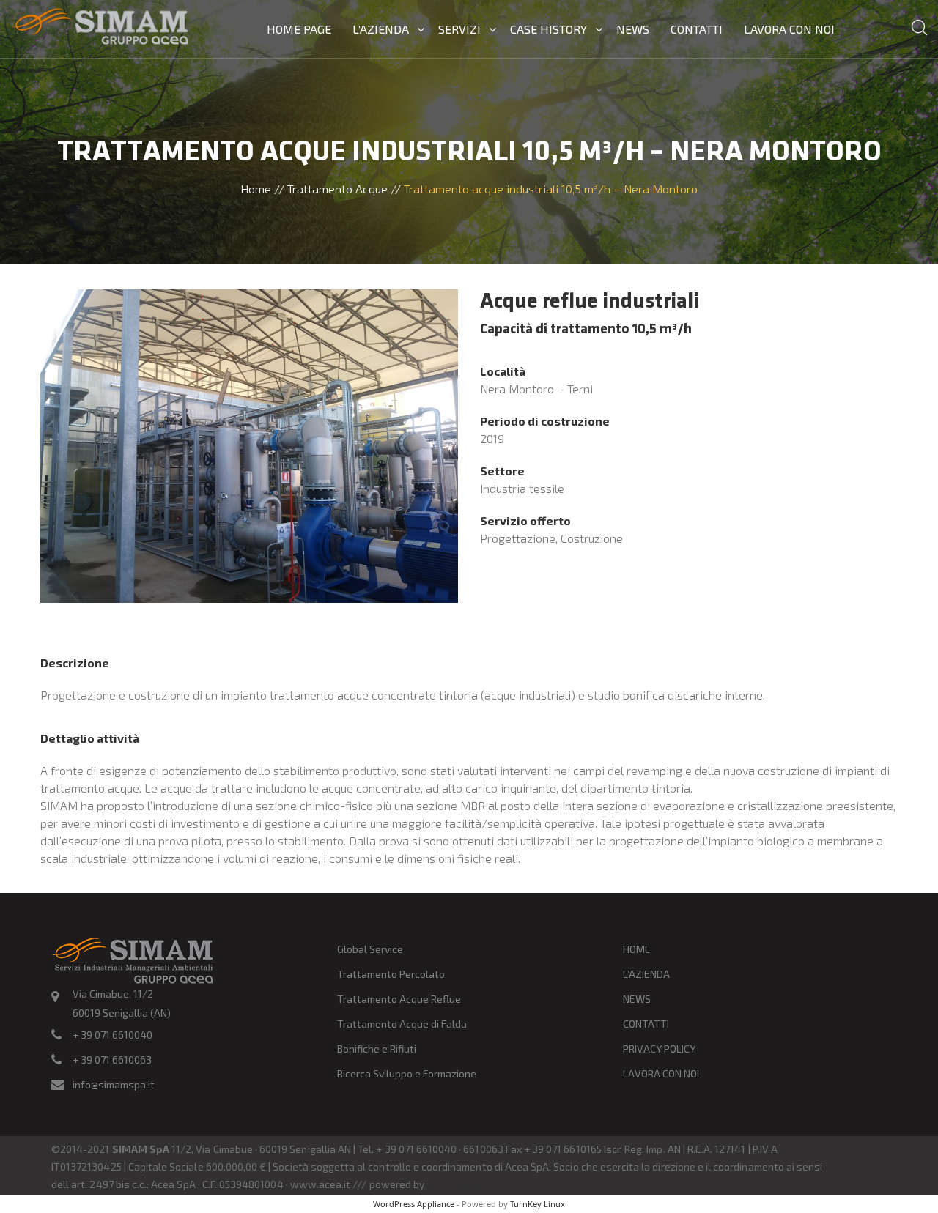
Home (255, 189)
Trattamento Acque (337, 189)
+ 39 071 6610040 (112, 1034)
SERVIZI (459, 29)
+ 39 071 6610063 (112, 1059)
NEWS (632, 29)
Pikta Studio (454, 1184)
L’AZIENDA (380, 29)
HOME (637, 949)
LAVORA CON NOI (789, 29)
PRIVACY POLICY (659, 1048)
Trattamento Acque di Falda (402, 1023)
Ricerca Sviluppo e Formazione (406, 1073)
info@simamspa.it (114, 1084)
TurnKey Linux (537, 1203)
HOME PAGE (299, 29)
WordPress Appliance (413, 1203)
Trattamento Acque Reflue (399, 999)
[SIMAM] (99, 27)
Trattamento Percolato (391, 974)
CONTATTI (697, 29)
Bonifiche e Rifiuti (376, 1048)
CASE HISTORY (548, 29)
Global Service (370, 949)
